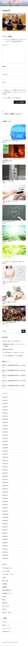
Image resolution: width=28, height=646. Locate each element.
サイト (4, 82)
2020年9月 (5, 492)
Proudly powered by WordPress (10, 642)
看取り (4, 599)
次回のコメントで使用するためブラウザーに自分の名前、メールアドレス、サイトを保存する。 (14, 92)
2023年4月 (5, 428)
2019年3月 (5, 542)
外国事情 (4, 587)
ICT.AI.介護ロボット (7, 568)
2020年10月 (5, 489)
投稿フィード (5, 625)
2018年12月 (5, 552)
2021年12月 (5, 457)
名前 (4, 66)
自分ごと (4, 609)
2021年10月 (5, 460)
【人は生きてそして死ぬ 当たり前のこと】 (13, 261)
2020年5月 (5, 501)
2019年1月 (5, 549)
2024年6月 (5, 403)
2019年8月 (5, 526)
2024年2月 (5, 416)
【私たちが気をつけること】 (10, 201)
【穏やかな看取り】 (7, 241)
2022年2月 (5, 454)
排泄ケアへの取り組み (8, 181)
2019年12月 (5, 514)
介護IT (4, 577)
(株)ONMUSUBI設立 (7, 349)
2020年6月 (5, 498)
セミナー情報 (5, 571)
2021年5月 (5, 470)
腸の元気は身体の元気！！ (9, 221)
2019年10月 (5, 520)
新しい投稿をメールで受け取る (12, 97)
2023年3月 (5, 432)
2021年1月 (5, 479)
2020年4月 (5, 504)
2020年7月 (5, 495)
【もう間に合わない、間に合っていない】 (13, 352)
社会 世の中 (5, 606)
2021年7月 (5, 463)
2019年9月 (5, 523)
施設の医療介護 (6, 590)
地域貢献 (4, 584)
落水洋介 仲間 (6, 612)
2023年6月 (5, 425)
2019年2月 (5, 545)
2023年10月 (5, 419)
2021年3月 (5, 476)
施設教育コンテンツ (7, 593)
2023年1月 (5, 435)
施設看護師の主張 (7, 160)
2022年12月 (5, 438)
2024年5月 (5, 406)
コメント (5, 45)
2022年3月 (5, 451)
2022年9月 (5, 441)
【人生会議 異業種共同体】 (9, 322)
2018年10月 (5, 558)
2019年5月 (5, 536)
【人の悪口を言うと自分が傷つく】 (11, 140)
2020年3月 (5, 508)
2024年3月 (5, 413)
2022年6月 (5, 447)
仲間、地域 (5, 580)
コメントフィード (7, 628)
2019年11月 (5, 517)
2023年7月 (5, 422)
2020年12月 (5, 482)
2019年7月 (5, 530)
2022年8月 (5, 444)
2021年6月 (5, 466)
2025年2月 (5, 397)
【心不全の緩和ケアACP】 (9, 302)
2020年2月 (5, 511)
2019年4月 (5, 539)
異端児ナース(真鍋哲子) (12, 2)
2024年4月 (5, 410)
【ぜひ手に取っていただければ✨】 (11, 341)
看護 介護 (4, 603)
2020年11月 (5, 485)
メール (4, 74)
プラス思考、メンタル (8, 574)
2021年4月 (5, 473)
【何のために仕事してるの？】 (10, 281)
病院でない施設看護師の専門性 (10, 365)
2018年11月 (5, 555)
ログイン (4, 622)
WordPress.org (6, 631)
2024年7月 (5, 400)
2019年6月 (5, 533)
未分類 (4, 596)
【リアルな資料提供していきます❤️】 (12, 355)
